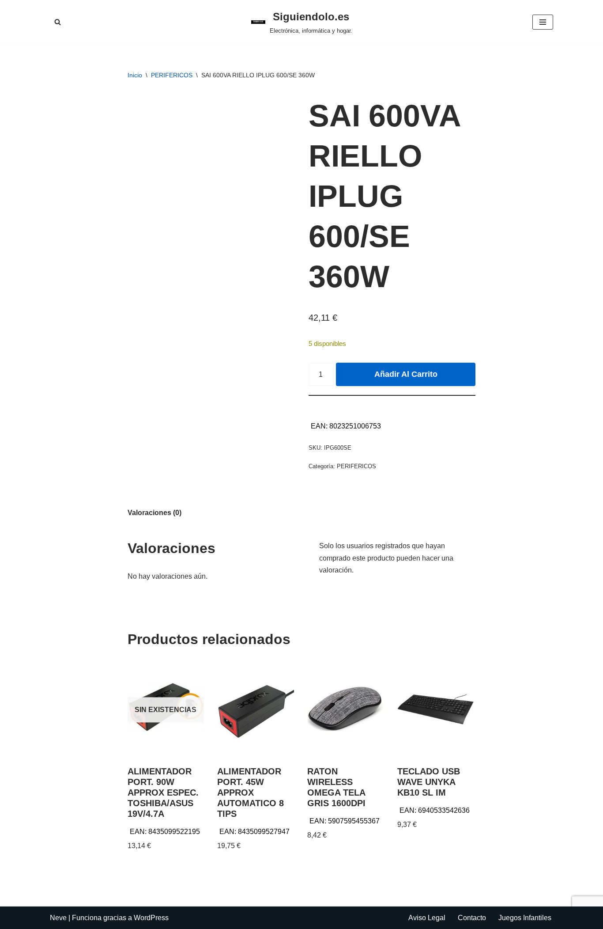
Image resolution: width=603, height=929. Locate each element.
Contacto (472, 917)
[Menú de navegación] (542, 22)
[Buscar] (57, 22)
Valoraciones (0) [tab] (154, 512)
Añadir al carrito (405, 374)
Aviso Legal (426, 917)
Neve (58, 917)
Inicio (135, 75)
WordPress (151, 917)
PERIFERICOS (171, 75)
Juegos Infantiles (524, 917)
